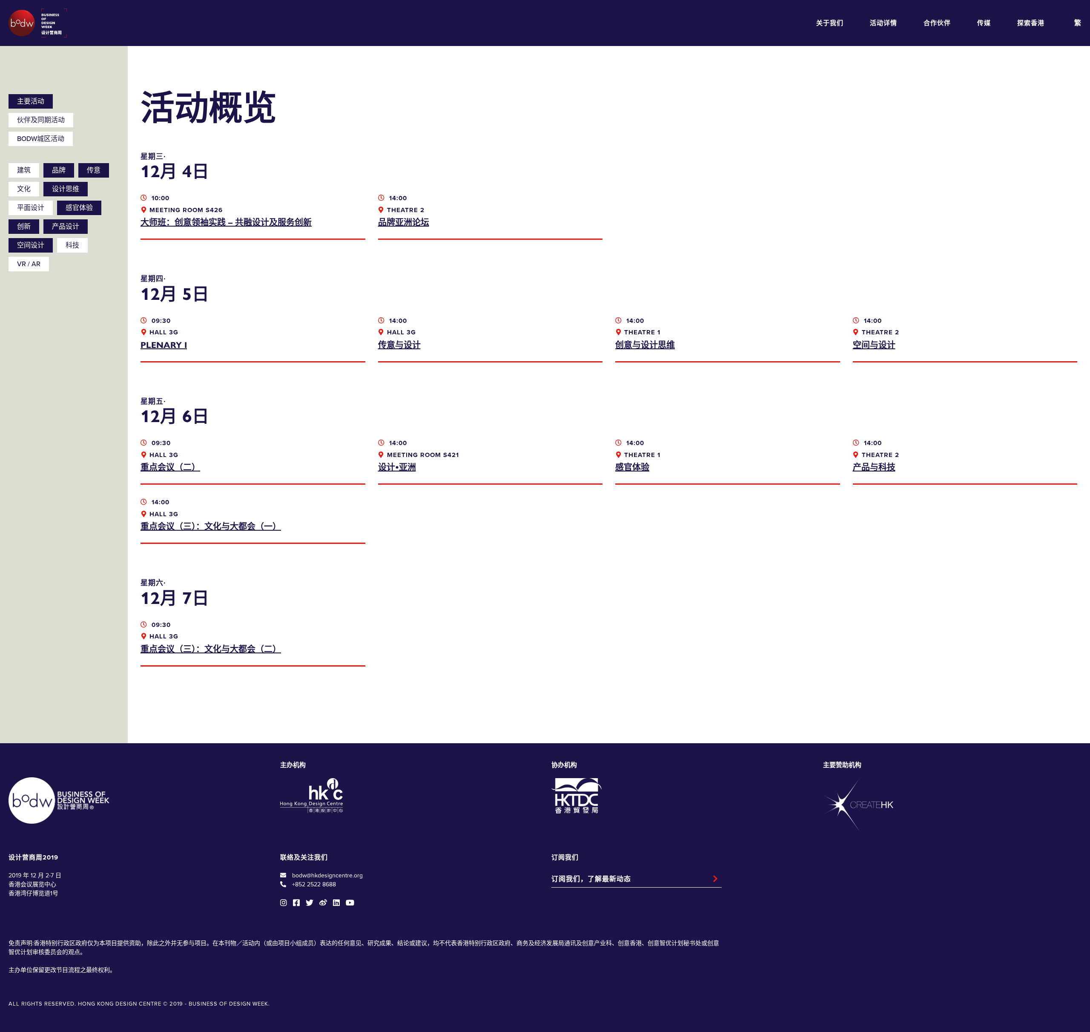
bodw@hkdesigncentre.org (327, 875)
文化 (24, 189)
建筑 (24, 170)
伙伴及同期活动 (41, 120)
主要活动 (30, 101)
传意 (93, 170)
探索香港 (1030, 23)
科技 (72, 245)
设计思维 (65, 189)
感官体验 (79, 208)
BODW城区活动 (40, 139)
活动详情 (883, 23)
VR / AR (28, 264)
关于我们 (829, 23)
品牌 (59, 170)
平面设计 (30, 208)
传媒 (984, 23)
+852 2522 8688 (314, 884)
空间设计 (30, 245)
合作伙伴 (937, 23)
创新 (24, 226)
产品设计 (65, 226)
